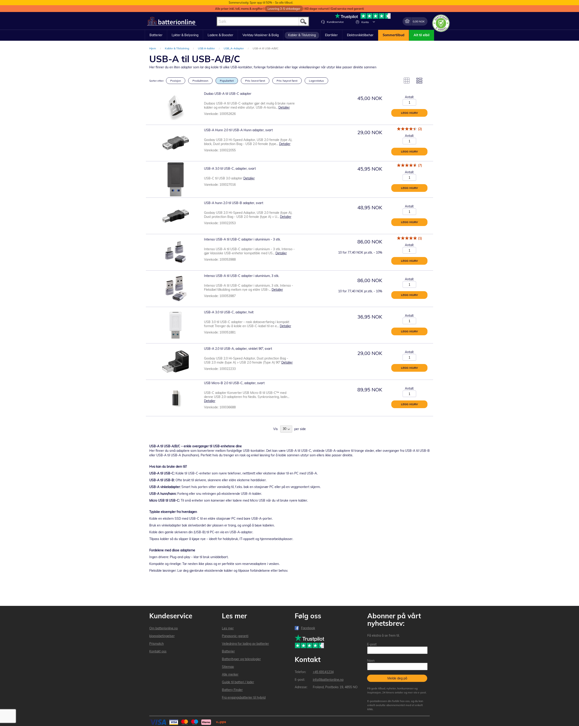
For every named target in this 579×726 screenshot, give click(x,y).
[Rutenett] (407, 80)
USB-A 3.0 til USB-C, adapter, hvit (229, 312)
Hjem (153, 48)
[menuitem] (156, 35)
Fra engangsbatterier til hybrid (244, 697)
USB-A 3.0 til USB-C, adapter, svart (230, 169)
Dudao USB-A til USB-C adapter (227, 94)
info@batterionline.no (328, 680)
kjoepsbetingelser (162, 636)
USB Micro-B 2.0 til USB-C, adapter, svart (234, 383)
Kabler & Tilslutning (177, 48)
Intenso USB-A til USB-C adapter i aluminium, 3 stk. (241, 276)
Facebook (308, 628)
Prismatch (156, 644)
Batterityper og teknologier (241, 659)
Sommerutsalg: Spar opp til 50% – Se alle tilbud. (261, 2)
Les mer (228, 628)
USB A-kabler (207, 48)
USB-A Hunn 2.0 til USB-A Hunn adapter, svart (238, 130)
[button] (374, 22)
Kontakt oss (157, 651)
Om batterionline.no (163, 628)
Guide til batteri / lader (238, 682)
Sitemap (228, 667)
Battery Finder (232, 690)
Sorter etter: (156, 80)
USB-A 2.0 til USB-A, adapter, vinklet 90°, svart (238, 349)
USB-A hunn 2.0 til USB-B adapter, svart (233, 203)
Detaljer (284, 107)
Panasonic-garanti (235, 636)
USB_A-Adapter (234, 48)
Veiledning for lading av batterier (245, 644)
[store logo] (172, 21)
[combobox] (262, 21)
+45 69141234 (323, 672)
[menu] (289, 35)
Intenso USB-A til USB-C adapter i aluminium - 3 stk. (242, 239)
